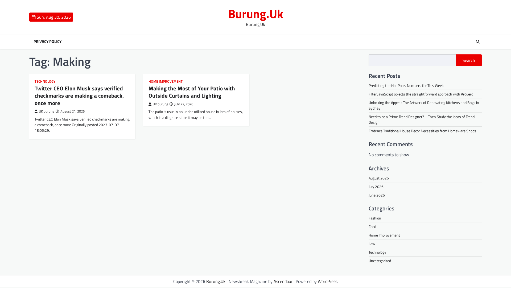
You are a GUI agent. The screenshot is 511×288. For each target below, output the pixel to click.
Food (372, 226)
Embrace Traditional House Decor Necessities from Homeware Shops (422, 131)
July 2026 (376, 186)
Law (372, 243)
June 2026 (377, 195)
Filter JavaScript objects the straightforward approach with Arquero (421, 94)
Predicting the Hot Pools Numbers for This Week (406, 85)
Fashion (375, 218)
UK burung (46, 111)
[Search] (478, 42)
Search (469, 60)
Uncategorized (380, 260)
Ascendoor (283, 281)
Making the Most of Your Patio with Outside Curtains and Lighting (192, 92)
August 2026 (379, 178)
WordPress (327, 281)
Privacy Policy (47, 42)
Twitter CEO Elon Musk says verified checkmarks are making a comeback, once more (79, 95)
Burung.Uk (255, 14)
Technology (45, 81)
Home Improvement (166, 81)
